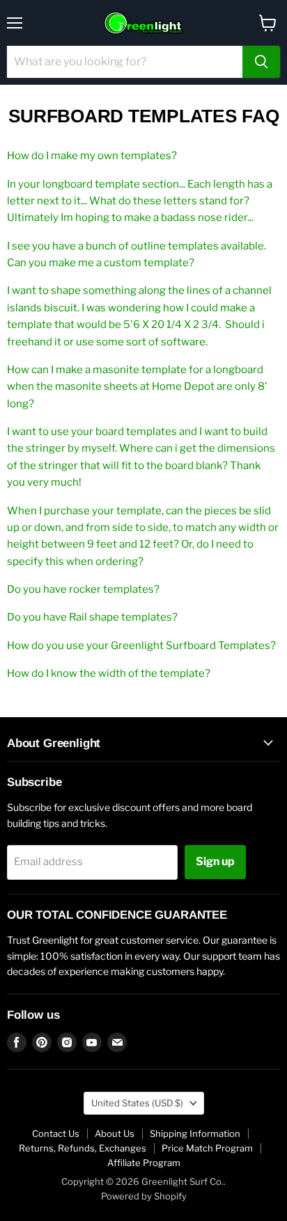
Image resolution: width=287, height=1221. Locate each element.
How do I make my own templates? (92, 155)
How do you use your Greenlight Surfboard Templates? (141, 645)
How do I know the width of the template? (108, 673)
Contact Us (55, 1133)
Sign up (215, 861)
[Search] (261, 62)
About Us (114, 1133)
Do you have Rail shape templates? (92, 617)
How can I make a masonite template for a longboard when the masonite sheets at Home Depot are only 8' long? (137, 386)
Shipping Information (195, 1133)
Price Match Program (207, 1148)
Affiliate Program (143, 1162)
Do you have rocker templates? (83, 589)
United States (137, 1102)
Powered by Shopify (144, 1196)
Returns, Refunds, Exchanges (82, 1148)
